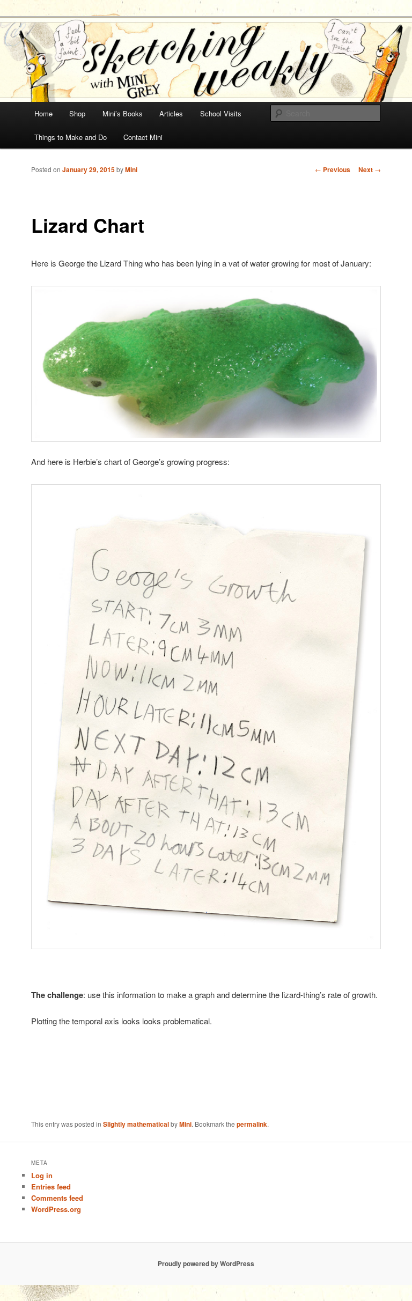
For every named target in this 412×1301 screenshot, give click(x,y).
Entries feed (51, 1186)
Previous (332, 169)
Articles (171, 113)
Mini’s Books (122, 113)
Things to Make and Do (70, 137)
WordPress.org (56, 1209)
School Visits (220, 113)
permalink (252, 1124)
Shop (77, 113)
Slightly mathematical (136, 1124)
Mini (131, 169)
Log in (42, 1175)
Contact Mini (143, 137)
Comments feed (57, 1198)
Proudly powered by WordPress (206, 1263)
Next (369, 169)
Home (43, 113)
